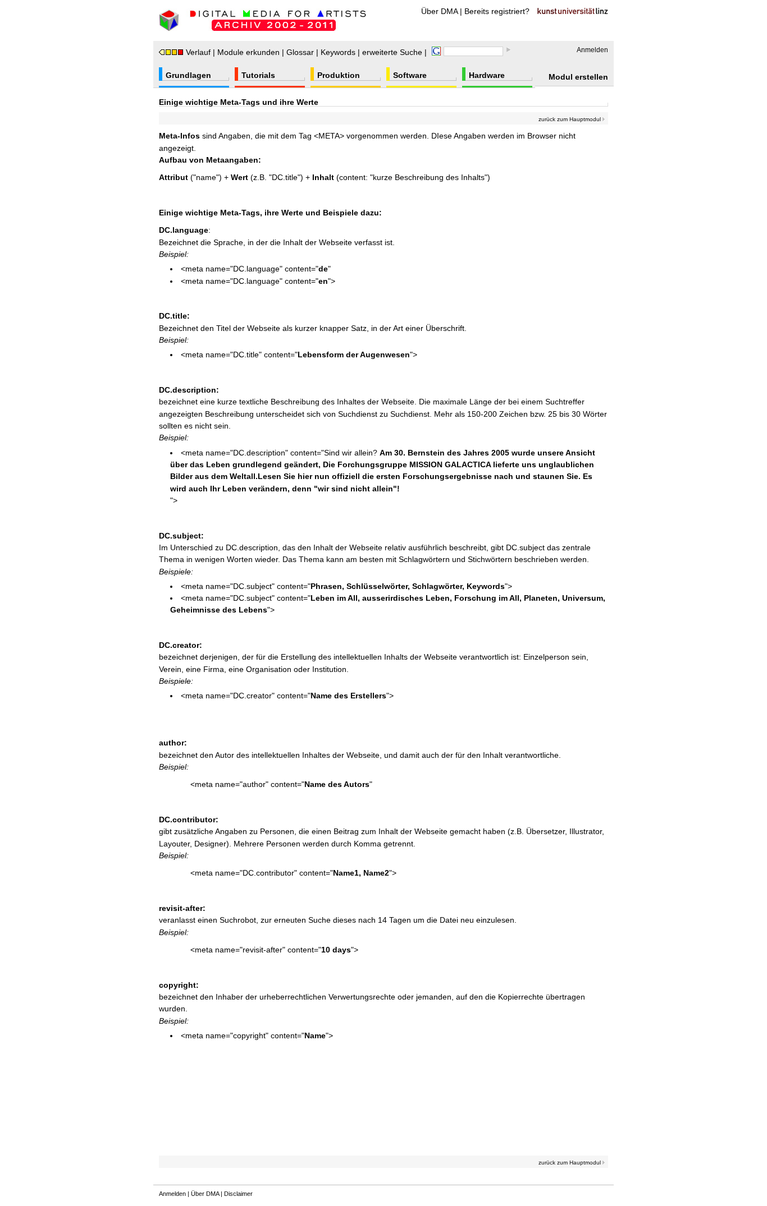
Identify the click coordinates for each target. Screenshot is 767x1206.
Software (410, 75)
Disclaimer (238, 1193)
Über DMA (439, 11)
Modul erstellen (578, 76)
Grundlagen (188, 75)
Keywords (338, 52)
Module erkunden (248, 52)
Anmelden (592, 50)
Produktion (338, 75)
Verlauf (198, 52)
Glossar (300, 52)
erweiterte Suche (392, 52)
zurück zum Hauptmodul (570, 119)
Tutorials (258, 75)
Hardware (487, 75)
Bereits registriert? (496, 11)
